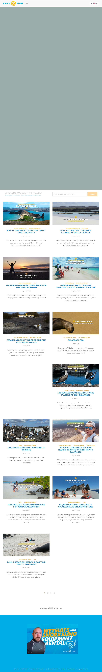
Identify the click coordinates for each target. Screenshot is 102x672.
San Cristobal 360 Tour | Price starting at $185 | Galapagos (51, 78)
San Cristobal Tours (47, 71)
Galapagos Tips (79, 445)
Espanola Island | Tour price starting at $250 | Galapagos (26, 341)
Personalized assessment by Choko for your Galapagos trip (26, 506)
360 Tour (58, 71)
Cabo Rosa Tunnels (82, 390)
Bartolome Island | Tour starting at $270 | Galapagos (51, 33)
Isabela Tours (69, 390)
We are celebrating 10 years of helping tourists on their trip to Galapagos (75, 450)
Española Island (35, 337)
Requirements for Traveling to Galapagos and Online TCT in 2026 (75, 506)
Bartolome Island (57, 25)
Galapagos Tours (84, 337)
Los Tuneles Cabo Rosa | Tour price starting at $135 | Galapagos (75, 394)
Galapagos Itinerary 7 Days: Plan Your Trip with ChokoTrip (51, 124)
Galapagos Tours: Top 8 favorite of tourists (26, 449)
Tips (57, 116)
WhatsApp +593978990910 (67, 669)
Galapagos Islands (48, 116)
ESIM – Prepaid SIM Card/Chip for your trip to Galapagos (26, 563)
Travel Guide (44, 160)
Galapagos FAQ (76, 340)
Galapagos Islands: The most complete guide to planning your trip (51, 170)
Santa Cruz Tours (45, 25)
